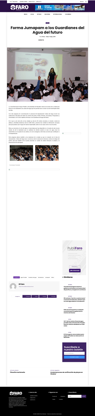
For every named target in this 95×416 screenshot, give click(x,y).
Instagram (63, 396)
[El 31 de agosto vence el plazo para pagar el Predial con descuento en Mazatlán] (64, 331)
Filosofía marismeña (17, 372)
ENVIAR (83, 396)
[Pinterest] (52, 40)
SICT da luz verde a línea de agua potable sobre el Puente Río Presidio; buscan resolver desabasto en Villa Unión (74, 323)
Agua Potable (24, 277)
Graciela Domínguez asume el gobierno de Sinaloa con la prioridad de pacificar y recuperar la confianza (75, 288)
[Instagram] (59, 396)
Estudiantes (41, 277)
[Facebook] (45, 40)
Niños (52, 277)
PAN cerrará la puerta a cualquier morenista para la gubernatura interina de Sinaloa (74, 311)
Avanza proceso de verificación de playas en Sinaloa (66, 373)
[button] (83, 1)
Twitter (53, 399)
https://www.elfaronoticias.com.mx (26, 286)
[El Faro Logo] (22, 7)
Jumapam (47, 277)
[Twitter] (49, 40)
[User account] (78, 1)
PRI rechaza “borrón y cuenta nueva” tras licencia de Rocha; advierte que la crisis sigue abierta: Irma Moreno (75, 299)
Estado (70, 284)
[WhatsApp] (55, 40)
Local (47, 23)
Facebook (54, 396)
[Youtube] (57, 399)
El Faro (43, 36)
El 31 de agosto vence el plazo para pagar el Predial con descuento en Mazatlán (74, 335)
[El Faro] (14, 286)
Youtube (61, 399)
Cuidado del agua (32, 277)
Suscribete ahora (74, 357)
